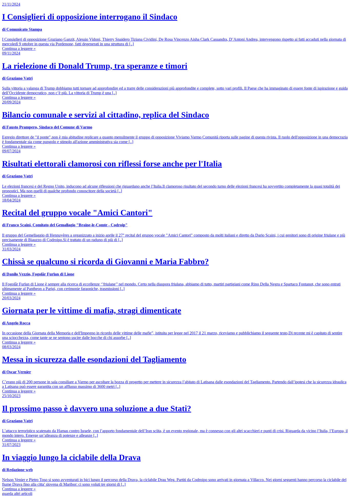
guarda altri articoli (17, 493)
